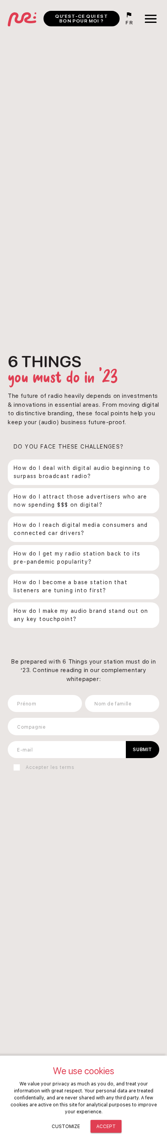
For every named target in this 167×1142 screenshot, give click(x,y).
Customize (66, 1126)
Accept (106, 1126)
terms (67, 767)
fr (129, 22)
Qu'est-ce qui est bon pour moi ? (81, 19)
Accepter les (50, 767)
